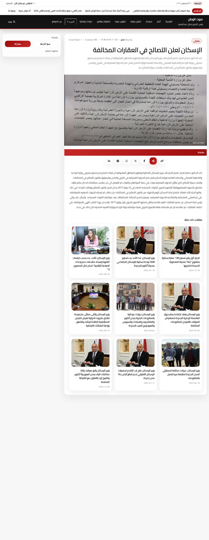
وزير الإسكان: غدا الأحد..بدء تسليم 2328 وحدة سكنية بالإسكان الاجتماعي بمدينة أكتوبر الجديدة (136, 262)
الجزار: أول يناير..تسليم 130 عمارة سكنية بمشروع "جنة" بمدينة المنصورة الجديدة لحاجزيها (181, 262)
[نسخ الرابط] (162, 161)
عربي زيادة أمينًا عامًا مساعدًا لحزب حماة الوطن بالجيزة (126, 11)
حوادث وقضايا (86, 21)
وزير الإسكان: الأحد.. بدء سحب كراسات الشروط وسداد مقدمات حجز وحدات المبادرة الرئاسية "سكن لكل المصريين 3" (91, 264)
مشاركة (17, 44)
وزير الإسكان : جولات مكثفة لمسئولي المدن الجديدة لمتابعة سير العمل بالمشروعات (181, 374)
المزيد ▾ (70, 21)
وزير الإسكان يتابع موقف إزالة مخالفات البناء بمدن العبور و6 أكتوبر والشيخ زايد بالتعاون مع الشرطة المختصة (92, 376)
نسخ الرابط (45, 44)
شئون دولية (136, 21)
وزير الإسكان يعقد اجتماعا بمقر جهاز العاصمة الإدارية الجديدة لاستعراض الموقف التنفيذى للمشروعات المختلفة (182, 320)
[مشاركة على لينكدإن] (109, 161)
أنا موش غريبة (43, 11)
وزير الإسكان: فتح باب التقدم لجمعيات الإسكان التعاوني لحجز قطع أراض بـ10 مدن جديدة (136, 374)
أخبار (159, 21)
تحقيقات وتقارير (103, 21)
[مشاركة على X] (135, 161)
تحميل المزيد (77, 219)
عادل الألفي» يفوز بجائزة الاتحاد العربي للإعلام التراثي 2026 (76, 11)
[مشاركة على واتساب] (126, 161)
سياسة (149, 21)
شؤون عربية (120, 21)
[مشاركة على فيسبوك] (144, 161)
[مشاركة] (153, 161)
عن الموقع (57, 21)
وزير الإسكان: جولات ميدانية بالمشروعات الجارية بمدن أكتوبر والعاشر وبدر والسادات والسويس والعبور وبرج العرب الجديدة (138, 320)
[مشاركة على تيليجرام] (117, 161)
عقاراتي (196, 41)
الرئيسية (169, 21)
